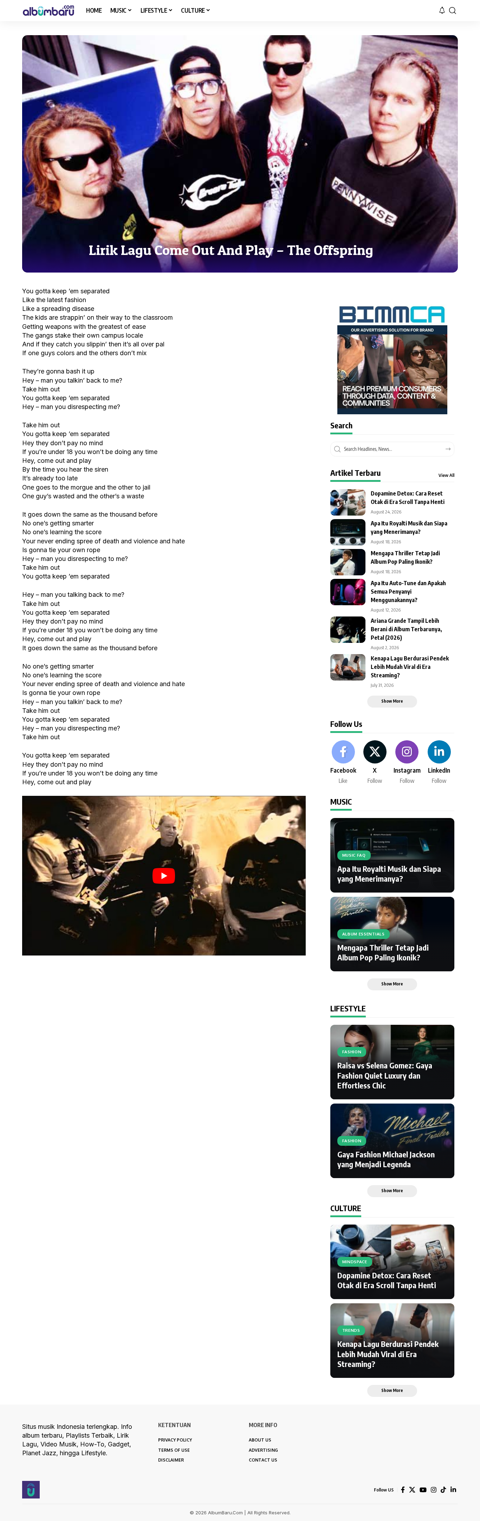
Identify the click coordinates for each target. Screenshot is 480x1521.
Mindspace (354, 1261)
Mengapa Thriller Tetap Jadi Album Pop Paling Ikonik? (383, 952)
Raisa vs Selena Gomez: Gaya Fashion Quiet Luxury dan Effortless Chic (384, 1075)
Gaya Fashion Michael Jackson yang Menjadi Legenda (386, 1159)
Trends (351, 1330)
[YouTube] (423, 1489)
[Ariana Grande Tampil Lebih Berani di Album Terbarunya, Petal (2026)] (347, 629)
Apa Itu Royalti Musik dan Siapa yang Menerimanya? (389, 874)
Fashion (352, 1051)
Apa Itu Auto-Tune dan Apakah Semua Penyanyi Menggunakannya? (408, 591)
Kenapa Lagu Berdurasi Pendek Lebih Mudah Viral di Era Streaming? (410, 667)
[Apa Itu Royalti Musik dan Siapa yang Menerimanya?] (347, 532)
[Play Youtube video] (164, 876)
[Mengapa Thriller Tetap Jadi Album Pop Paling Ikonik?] (347, 562)
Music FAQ (354, 855)
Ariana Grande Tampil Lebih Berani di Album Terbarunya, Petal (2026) (406, 629)
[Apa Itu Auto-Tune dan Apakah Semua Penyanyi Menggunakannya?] (347, 592)
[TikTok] (443, 1489)
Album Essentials (363, 934)
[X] (375, 762)
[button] (452, 10)
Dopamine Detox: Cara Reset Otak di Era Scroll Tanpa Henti (386, 1280)
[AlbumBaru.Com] (48, 11)
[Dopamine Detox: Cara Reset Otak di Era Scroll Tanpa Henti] (347, 502)
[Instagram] (407, 762)
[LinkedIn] (439, 762)
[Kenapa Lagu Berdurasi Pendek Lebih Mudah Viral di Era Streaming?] (347, 667)
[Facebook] (343, 762)
